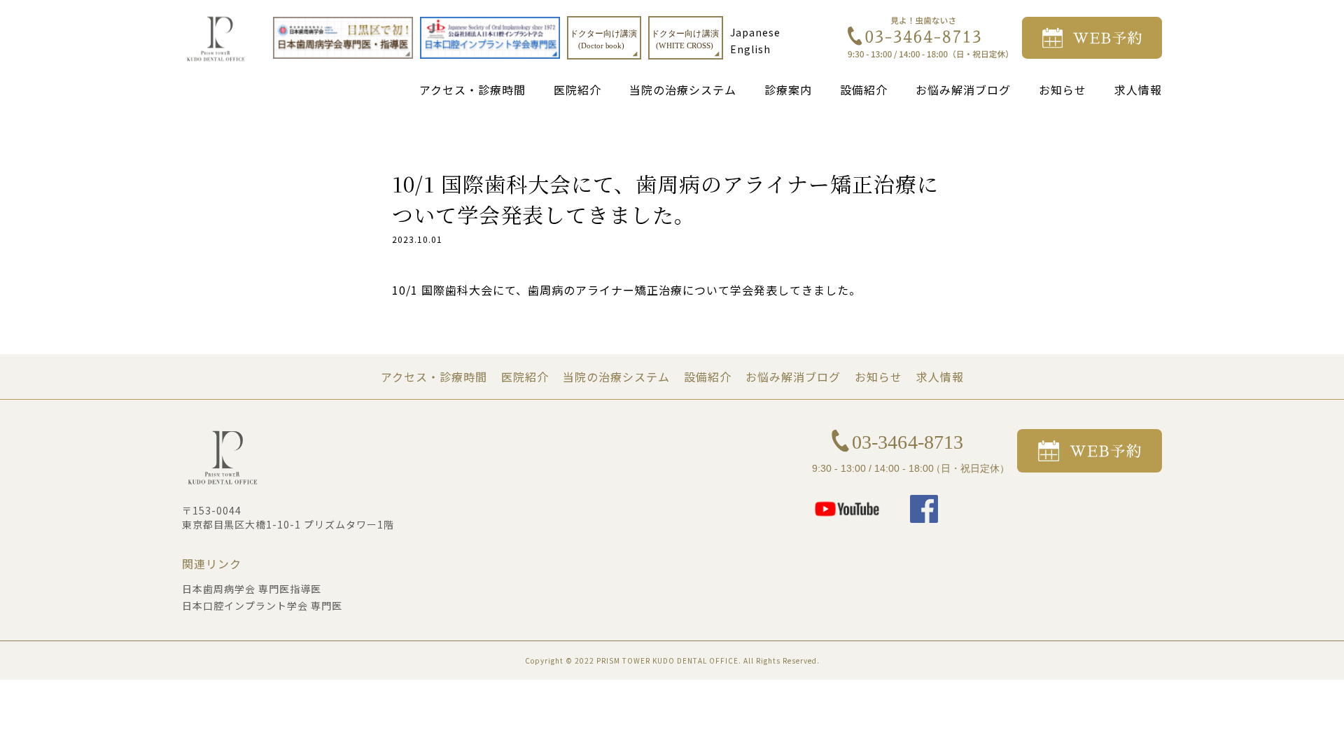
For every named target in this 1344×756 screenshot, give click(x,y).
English (750, 49)
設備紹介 (864, 89)
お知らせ (1062, 89)
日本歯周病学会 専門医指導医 (251, 589)
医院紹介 (577, 89)
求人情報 (1138, 89)
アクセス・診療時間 (472, 89)
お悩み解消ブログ (963, 89)
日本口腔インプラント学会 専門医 (262, 605)
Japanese (755, 32)
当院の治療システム (682, 89)
